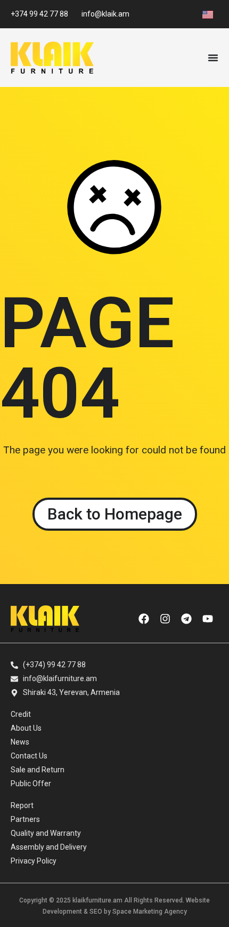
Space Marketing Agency (149, 911)
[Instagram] (165, 618)
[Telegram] (186, 618)
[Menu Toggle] (213, 57)
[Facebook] (143, 618)
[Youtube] (207, 618)
